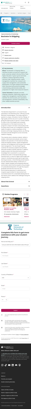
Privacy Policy (24, 338)
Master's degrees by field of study (9, 392)
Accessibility (20, 405)
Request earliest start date (11, 60)
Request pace (7, 55)
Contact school (15, 43)
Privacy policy (14, 405)
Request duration (8, 50)
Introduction (4, 8)
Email (3, 285)
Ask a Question (22, 7)
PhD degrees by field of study (8, 398)
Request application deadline (11, 58)
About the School (12, 7)
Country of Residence (7, 274)
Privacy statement (24, 334)
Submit (15, 310)
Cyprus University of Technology (9, 34)
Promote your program (6, 379)
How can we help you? (7, 241)
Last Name (4, 263)
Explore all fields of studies (7, 389)
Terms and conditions (5, 405)
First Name (4, 252)
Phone (3, 296)
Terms (17, 334)
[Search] (25, 2)
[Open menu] (28, 2)
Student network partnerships (8, 382)
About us (3, 376)
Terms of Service (4, 339)
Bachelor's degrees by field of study (9, 395)
